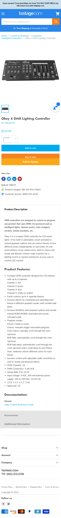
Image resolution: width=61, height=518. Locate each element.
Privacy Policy (7, 487)
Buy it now (30, 157)
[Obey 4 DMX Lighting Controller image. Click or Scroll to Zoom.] (30, 72)
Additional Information (17, 423)
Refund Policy (21, 487)
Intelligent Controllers (11, 38)
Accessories (11, 415)
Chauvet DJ (9, 122)
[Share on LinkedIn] (14, 179)
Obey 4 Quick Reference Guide (18, 404)
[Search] (56, 21)
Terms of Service (52, 487)
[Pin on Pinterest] (20, 179)
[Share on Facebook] (3, 179)
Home (4, 36)
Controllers (36, 36)
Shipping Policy (36, 487)
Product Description (16, 209)
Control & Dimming (19, 36)
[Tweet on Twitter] (9, 179)
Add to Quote (30, 161)
